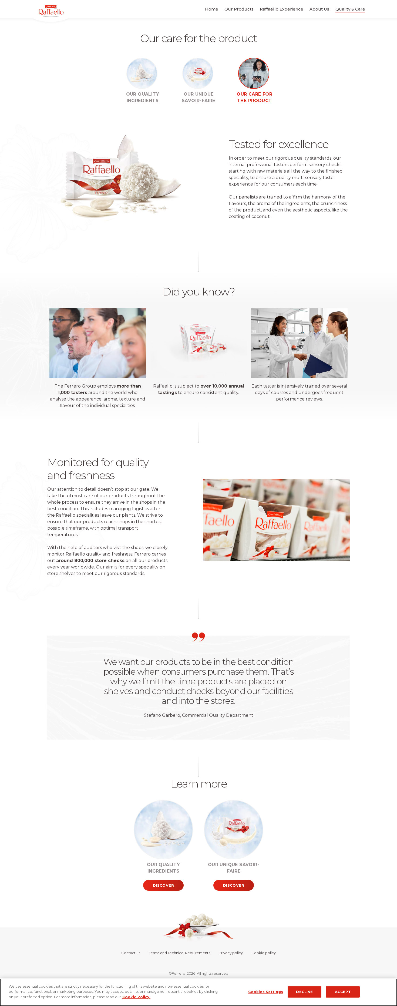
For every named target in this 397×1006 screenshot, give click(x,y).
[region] (198, 992)
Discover (163, 885)
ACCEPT (343, 992)
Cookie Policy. (136, 997)
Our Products (239, 9)
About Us (319, 9)
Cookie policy (263, 953)
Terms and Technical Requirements (179, 953)
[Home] (42, 14)
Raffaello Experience (281, 9)
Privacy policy (231, 953)
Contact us (130, 953)
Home (211, 9)
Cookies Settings (265, 992)
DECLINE (304, 992)
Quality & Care (350, 9)
